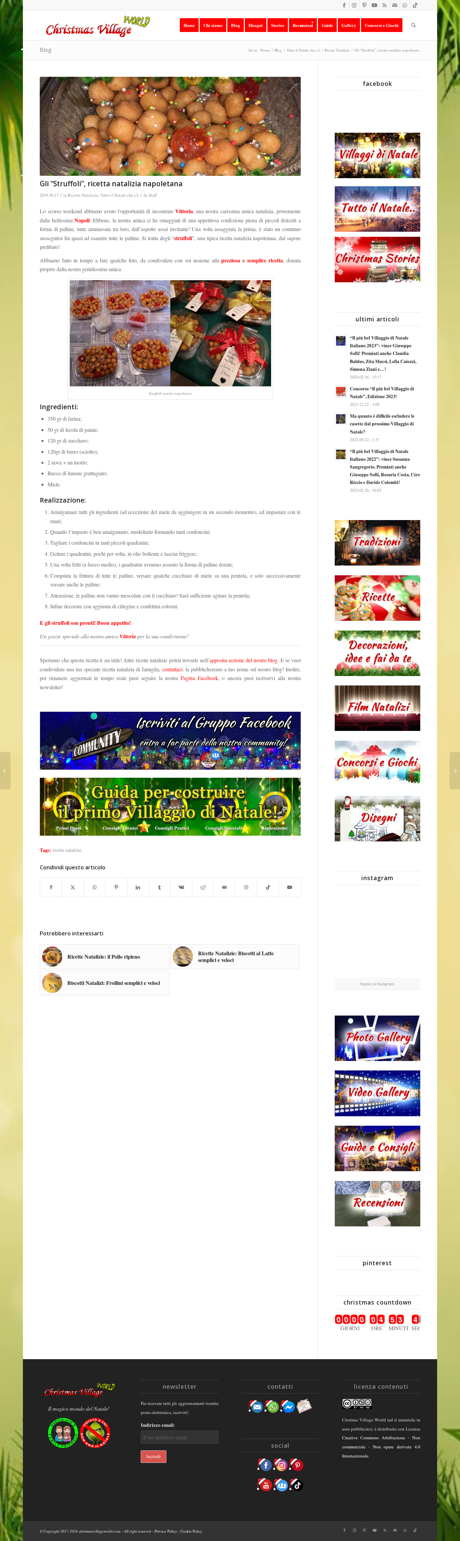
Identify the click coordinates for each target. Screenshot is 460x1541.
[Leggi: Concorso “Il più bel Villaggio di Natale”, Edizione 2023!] (341, 392)
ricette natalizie (67, 850)
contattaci (172, 669)
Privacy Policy (166, 1531)
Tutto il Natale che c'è (119, 195)
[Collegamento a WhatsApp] (405, 5)
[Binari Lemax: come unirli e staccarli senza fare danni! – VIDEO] (455, 770)
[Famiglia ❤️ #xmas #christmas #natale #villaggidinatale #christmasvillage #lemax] (377, 963)
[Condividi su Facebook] (51, 887)
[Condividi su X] (73, 887)
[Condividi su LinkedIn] (138, 887)
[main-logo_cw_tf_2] (97, 25)
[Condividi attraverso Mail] (224, 887)
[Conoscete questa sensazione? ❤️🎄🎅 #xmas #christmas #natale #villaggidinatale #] (348, 904)
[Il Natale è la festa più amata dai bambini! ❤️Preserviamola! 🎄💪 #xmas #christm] (406, 904)
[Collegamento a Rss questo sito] (385, 5)
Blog (46, 50)
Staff (153, 195)
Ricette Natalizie (83, 195)
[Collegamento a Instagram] (354, 5)
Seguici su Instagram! (377, 983)
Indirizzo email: (158, 1424)
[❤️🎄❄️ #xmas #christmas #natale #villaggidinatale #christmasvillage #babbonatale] (406, 933)
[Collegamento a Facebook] (344, 5)
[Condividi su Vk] (181, 887)
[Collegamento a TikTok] (415, 5)
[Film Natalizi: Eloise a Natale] (5, 770)
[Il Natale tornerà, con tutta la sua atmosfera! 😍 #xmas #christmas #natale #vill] (377, 934)
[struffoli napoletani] (170, 126)
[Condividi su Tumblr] (159, 887)
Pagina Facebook (199, 677)
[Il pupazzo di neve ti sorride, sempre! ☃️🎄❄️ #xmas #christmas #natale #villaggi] (377, 904)
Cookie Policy (191, 1531)
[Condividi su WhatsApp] (94, 887)
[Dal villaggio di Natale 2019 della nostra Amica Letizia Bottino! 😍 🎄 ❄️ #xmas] (348, 933)
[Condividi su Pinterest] (116, 887)
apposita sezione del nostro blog (243, 660)
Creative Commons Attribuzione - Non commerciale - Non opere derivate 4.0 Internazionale (381, 1446)
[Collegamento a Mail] (395, 5)
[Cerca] (413, 25)
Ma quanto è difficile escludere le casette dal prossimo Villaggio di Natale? (382, 424)
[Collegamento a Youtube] (375, 5)
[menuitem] (189, 25)
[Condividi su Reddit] (202, 887)
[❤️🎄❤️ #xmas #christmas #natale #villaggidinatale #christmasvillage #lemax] (406, 963)
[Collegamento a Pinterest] (364, 5)
